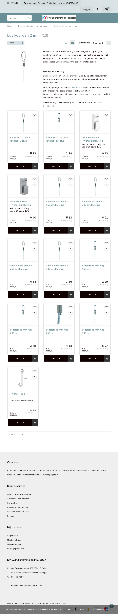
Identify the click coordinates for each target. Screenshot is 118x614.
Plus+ (64, 603)
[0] (106, 9)
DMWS (57, 603)
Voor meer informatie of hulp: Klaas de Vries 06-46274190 (52, 3)
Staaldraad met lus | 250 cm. (57, 331)
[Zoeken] (29, 18)
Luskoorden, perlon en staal (66, 26)
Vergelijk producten (15, 548)
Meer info (20, 166)
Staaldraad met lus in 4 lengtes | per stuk (58, 139)
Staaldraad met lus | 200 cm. (21, 331)
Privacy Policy (13, 503)
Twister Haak (17, 393)
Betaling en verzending (17, 507)
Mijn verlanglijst (14, 544)
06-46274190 (17, 577)
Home (10, 26)
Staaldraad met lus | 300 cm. (93, 331)
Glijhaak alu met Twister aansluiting (20, 203)
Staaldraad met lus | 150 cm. (93, 267)
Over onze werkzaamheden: (19, 494)
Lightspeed (39, 603)
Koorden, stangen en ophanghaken (33, 26)
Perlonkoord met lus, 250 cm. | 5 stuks (21, 267)
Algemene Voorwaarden (18, 499)
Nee (82, 610)
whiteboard (73, 87)
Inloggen (86, 9)
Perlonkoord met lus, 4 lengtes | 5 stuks (22, 139)
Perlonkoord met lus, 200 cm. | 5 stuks (93, 203)
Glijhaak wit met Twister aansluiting (92, 139)
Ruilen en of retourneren (18, 512)
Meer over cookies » (101, 610)
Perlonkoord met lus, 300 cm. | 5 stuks (57, 267)
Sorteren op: (84, 42)
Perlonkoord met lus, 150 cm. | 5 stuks (57, 203)
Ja (69, 610)
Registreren (12, 535)
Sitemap (11, 516)
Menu (14, 3)
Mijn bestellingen (14, 540)
